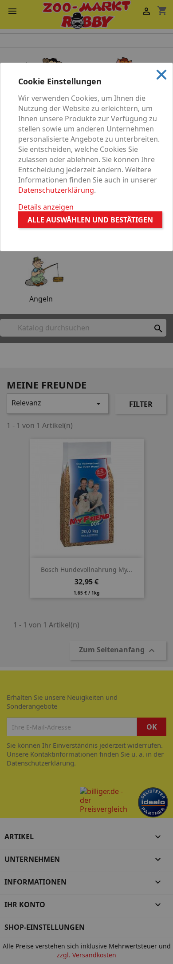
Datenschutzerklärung (56, 190)
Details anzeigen (46, 207)
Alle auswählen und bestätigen (90, 220)
